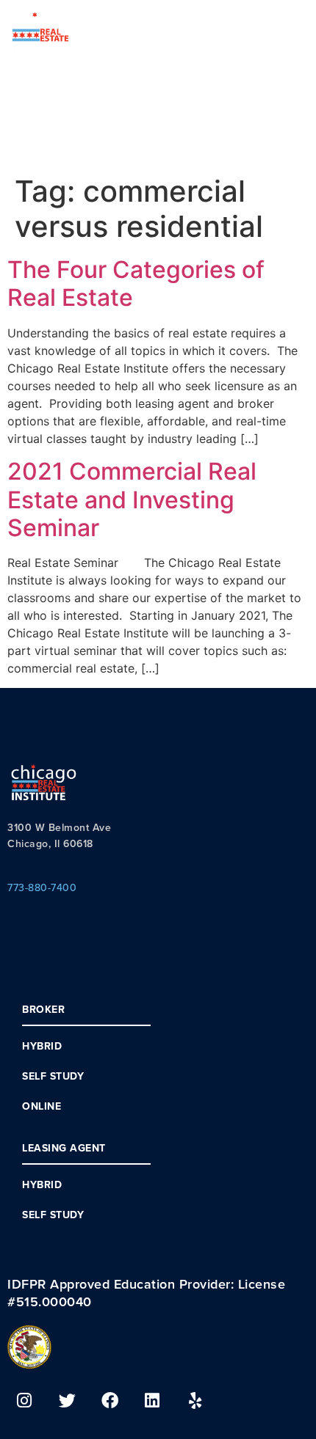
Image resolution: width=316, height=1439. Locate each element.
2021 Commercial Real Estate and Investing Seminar (131, 499)
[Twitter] (67, 1400)
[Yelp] (195, 1400)
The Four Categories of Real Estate (136, 283)
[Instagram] (24, 1400)
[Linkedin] (152, 1400)
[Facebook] (109, 1400)
